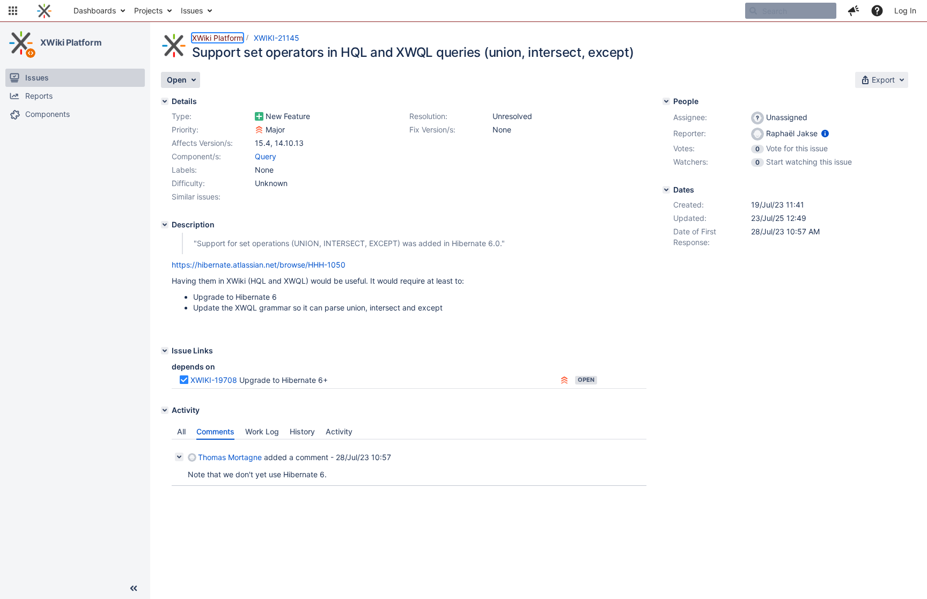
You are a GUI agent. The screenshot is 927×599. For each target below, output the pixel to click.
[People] (666, 101)
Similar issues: (196, 196)
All (181, 431)
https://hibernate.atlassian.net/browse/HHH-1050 (258, 264)
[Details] (164, 101)
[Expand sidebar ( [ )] (133, 588)
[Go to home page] (44, 10)
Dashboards (94, 10)
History (302, 431)
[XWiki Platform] (21, 43)
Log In (905, 10)
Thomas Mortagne (230, 457)
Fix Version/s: (432, 129)
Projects (148, 10)
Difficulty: (188, 183)
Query (265, 156)
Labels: (184, 169)
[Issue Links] (164, 350)
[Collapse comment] (179, 457)
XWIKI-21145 (276, 37)
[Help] (877, 10)
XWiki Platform (71, 42)
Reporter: (689, 133)
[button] (12, 10)
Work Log (262, 431)
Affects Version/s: (202, 142)
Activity (339, 431)
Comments (215, 431)
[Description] (164, 224)
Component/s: (196, 156)
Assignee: (690, 117)
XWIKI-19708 (213, 379)
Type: (182, 116)
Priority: (185, 129)
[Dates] (666, 190)
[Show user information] (825, 133)
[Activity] (164, 410)
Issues (192, 10)
